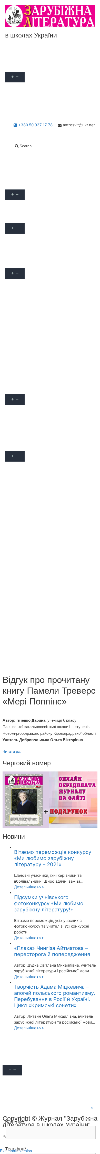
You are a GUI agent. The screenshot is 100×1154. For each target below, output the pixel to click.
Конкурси (18, 445)
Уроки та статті (23, 388)
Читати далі (13, 751)
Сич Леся (18, 353)
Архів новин (20, 251)
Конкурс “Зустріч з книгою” (35, 581)
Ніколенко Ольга (25, 342)
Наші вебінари (22, 262)
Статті (15, 422)
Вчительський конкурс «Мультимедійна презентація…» (46, 521)
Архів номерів (22, 239)
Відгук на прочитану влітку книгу (40, 558)
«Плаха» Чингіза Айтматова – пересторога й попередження (52, 951)
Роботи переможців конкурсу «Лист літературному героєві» (43, 642)
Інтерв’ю (17, 433)
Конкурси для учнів (27, 535)
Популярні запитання (28, 183)
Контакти (17, 111)
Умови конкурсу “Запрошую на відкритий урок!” (47, 493)
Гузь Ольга (19, 319)
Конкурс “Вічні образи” (30, 569)
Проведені (19, 296)
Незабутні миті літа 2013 (32, 604)
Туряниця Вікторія (26, 365)
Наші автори (20, 87)
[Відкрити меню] (15, 77)
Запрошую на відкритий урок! (36, 478)
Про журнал (20, 65)
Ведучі (15, 307)
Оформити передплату (30, 99)
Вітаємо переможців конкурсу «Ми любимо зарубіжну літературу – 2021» (52, 858)
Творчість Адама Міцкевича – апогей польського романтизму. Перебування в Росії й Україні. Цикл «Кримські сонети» (54, 996)
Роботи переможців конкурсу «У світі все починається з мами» (48, 658)
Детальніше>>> (29, 886)
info (12, 205)
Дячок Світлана (23, 330)
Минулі (15, 507)
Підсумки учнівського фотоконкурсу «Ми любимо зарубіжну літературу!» (48, 903)
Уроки (14, 410)
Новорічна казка (24, 616)
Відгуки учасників (25, 377)
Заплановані (20, 284)
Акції (13, 54)
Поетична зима (23, 627)
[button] (34, 66)
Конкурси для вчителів (30, 467)
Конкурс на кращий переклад (36, 592)
